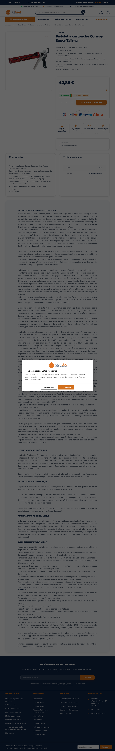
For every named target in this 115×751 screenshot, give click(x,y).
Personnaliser (49, 387)
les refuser (79, 377)
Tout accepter (66, 387)
